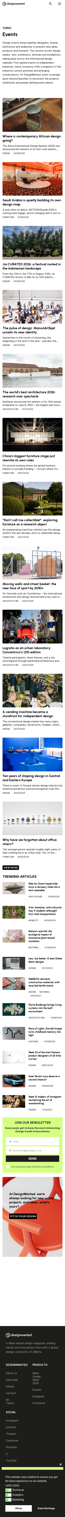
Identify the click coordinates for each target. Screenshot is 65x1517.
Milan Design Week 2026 (36, 1378)
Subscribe (12, 1379)
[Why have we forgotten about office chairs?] (32, 833)
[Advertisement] (34, 15)
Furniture (8, 217)
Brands (36, 1389)
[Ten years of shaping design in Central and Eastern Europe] (32, 769)
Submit (10, 1386)
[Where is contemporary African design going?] (32, 130)
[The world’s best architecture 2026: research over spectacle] (32, 386)
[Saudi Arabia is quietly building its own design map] (32, 194)
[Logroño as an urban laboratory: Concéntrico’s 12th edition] (32, 641)
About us (11, 1373)
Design (6, 153)
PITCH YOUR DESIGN (23, 1216)
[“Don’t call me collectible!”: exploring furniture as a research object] (32, 514)
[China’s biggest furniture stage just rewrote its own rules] (32, 449)
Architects (38, 1403)
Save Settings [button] (46, 1508)
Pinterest (11, 1447)
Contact (11, 1393)
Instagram (12, 1420)
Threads (11, 1433)
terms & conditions (44, 1166)
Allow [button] (18, 1508)
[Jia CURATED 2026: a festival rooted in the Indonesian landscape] (32, 258)
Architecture (10, 409)
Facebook (12, 1440)
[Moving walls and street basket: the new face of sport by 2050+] (32, 577)
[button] (8, 1490)
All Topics (10, 1401)
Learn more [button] (12, 1485)
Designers (38, 1396)
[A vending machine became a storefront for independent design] (32, 705)
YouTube (11, 1460)
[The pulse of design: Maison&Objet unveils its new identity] (32, 322)
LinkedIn (11, 1427)
